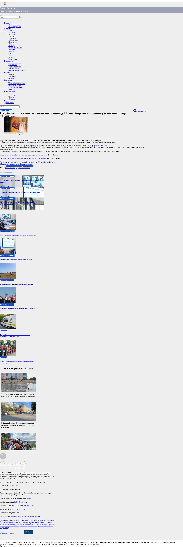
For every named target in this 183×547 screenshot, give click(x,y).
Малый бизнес (13, 68)
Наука (10, 57)
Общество (8, 29)
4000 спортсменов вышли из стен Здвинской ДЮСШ (16, 284)
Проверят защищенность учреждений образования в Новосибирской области (28, 162)
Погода (11, 44)
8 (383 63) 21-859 (18, 509)
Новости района (14, 25)
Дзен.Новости (9, 103)
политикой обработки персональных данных (113, 542)
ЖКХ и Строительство (16, 84)
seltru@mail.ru (27, 498)
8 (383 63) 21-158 (20, 502)
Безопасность (10, 168)
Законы (11, 78)
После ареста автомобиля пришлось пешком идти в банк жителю (24, 155)
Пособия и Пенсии (15, 48)
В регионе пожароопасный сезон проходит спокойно (20, 192)
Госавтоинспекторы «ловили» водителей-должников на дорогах (23, 158)
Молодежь (12, 38)
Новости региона (14, 27)
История (11, 34)
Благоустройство (14, 63)
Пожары (11, 97)
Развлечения (12, 59)
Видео (6, 101)
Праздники (12, 49)
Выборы (11, 74)
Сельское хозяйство (15, 87)
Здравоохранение (14, 67)
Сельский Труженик (7, 8)
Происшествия (9, 91)
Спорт (10, 55)
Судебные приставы (23, 168)
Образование (13, 40)
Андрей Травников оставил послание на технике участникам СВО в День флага (15, 335)
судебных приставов (101, 146)
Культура (11, 36)
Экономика (8, 80)
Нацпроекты (8, 61)
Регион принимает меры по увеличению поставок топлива (18, 235)
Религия (11, 51)
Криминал (12, 95)
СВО (10, 53)
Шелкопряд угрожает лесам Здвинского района (17, 164)
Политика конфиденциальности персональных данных (20, 516)
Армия (10, 30)
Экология (11, 89)
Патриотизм (12, 42)
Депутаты (12, 76)
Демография (12, 65)
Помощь (11, 46)
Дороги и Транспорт (15, 82)
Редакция (13, 116)
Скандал (11, 99)
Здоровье (11, 32)
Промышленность (14, 86)
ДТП (10, 93)
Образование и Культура (17, 70)
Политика (7, 72)
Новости (7, 23)
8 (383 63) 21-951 (28, 505)
